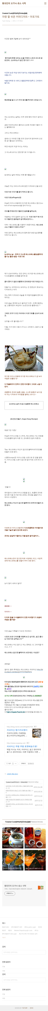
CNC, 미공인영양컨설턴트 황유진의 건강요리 (18, 889)
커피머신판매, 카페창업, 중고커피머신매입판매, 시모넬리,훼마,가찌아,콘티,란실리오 (17, 734)
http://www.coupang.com (16, 743)
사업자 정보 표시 (12, 774)
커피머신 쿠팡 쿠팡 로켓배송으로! (22, 746)
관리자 (31, 1008)
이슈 (37, 930)
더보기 (4, 937)
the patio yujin (30, 927)
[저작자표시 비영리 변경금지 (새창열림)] (31, 764)
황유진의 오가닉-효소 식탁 (14, 3)
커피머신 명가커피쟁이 (17, 730)
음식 (10, 930)
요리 (4, 930)
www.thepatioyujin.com (23, 930)
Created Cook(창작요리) (12, 782)
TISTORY (24, 1008)
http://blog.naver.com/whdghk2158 (20, 727)
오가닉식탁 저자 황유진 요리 (28, 934)
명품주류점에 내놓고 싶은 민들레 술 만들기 (18, 790)
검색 (43, 952)
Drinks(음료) (24, 782)
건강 (40, 927)
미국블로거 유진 (17, 927)
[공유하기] (12, 763)
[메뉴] (45, 3)
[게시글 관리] (15, 763)
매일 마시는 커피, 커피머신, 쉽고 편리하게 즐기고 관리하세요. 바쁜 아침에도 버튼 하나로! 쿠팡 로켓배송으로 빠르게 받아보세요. (24, 750)
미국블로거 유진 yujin (10, 934)
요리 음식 (6, 927)
